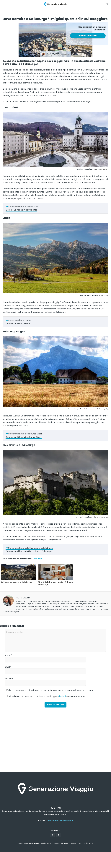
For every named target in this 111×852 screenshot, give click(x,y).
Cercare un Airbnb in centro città (21, 210)
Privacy (90, 843)
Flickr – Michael (102, 295)
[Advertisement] (24, 747)
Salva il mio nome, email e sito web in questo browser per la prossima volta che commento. (50, 690)
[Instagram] (58, 835)
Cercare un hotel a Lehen (20, 320)
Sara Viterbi (53, 53)
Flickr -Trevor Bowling (100, 517)
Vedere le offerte (87, 35)
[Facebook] (52, 835)
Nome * (8, 655)
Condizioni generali (78, 843)
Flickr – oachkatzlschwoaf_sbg (96, 409)
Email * (8, 667)
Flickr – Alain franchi (100, 169)
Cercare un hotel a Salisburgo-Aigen (25, 433)
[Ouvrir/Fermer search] (107, 4)
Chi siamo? (65, 843)
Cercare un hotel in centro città (23, 206)
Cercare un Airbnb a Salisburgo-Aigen (23, 437)
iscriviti (62, 696)
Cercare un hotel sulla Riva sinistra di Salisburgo (30, 548)
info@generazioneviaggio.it (60, 820)
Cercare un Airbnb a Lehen (18, 323)
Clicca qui (37, 558)
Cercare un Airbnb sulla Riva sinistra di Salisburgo (29, 551)
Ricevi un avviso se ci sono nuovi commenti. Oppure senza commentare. (47, 696)
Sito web (9, 678)
